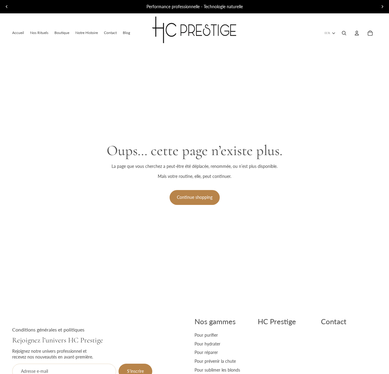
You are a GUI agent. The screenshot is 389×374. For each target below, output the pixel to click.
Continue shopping (194, 197)
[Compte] (356, 33)
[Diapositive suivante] (382, 6)
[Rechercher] (344, 33)
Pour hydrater (207, 343)
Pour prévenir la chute (215, 361)
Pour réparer (206, 352)
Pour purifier (206, 335)
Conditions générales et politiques (48, 329)
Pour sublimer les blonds (217, 369)
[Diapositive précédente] (6, 6)
